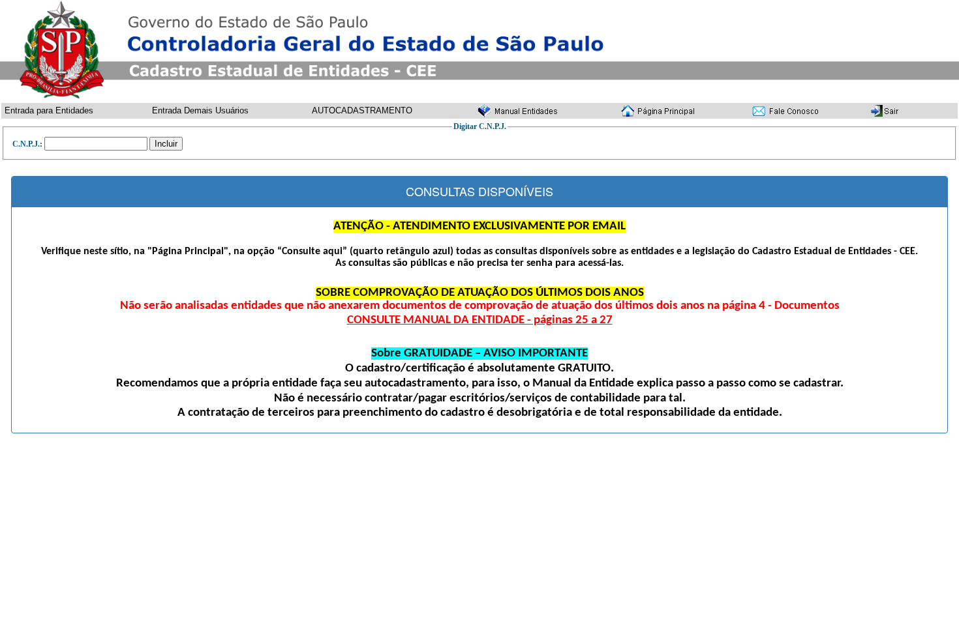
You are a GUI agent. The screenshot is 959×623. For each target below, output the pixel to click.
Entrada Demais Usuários (200, 110)
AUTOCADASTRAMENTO (362, 110)
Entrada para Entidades (49, 110)
